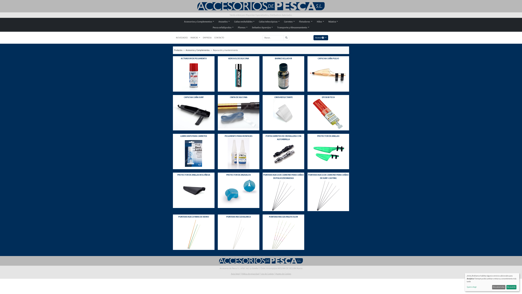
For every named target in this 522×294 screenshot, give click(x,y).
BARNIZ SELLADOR (283, 58)
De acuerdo (511, 287)
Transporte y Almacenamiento (292, 27)
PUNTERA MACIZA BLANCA (238, 217)
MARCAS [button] (194, 38)
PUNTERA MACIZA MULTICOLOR (283, 217)
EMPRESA (207, 38)
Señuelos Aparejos (261, 27)
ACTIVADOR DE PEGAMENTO (194, 58)
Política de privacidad (250, 274)
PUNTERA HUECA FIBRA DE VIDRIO (193, 217)
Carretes (288, 22)
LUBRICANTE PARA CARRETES (193, 136)
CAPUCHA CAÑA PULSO (328, 58)
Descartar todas (499, 287)
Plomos (242, 27)
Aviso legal (235, 274)
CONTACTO (219, 38)
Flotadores (304, 22)
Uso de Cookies (267, 274)
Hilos (319, 22)
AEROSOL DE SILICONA (238, 58)
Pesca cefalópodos (222, 27)
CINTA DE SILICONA (238, 97)
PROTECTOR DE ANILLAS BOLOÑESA (193, 175)
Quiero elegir (472, 287)
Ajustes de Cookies (283, 274)
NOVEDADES (182, 38)
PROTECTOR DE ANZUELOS (238, 175)
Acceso (318, 38)
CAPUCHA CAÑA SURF (194, 97)
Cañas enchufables (243, 22)
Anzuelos (223, 22)
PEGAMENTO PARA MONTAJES (238, 136)
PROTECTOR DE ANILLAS (328, 136)
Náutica (332, 22)
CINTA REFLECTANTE (283, 97)
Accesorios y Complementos (198, 22)
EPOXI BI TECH (328, 97)
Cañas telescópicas (268, 22)
